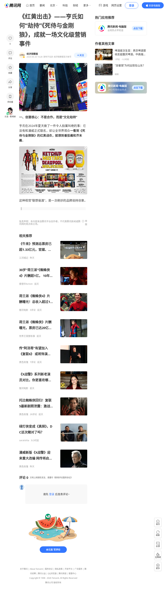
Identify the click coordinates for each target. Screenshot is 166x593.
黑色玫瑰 (23, 362)
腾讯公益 (42, 573)
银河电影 (23, 310)
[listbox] (53, 351)
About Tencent (36, 569)
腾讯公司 (49, 582)
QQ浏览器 (52, 573)
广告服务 (78, 569)
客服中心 (72, 573)
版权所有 (57, 582)
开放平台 (68, 569)
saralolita (24, 440)
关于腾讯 (24, 569)
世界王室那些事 (27, 336)
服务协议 (49, 569)
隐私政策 (59, 569)
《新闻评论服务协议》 (63, 477)
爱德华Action (26, 284)
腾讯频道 (62, 573)
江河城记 (23, 258)
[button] (138, 28)
